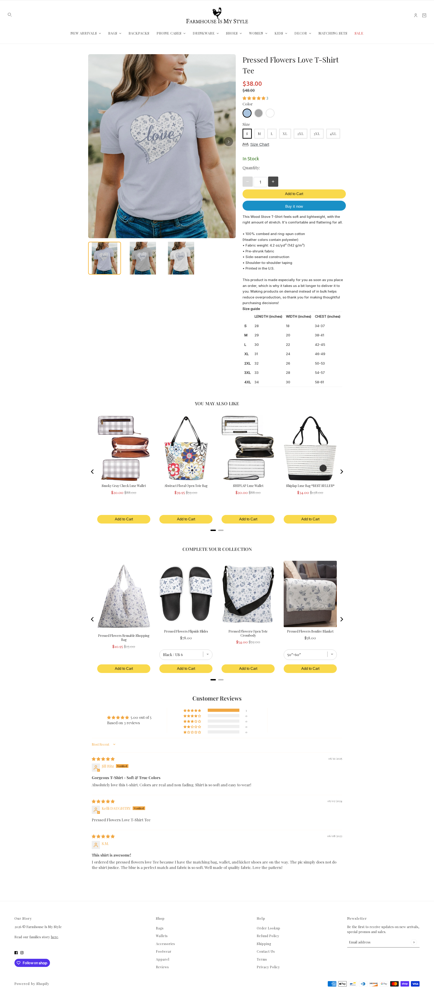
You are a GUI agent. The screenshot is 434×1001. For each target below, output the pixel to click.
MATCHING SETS (332, 33)
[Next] (228, 141)
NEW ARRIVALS (84, 33)
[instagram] (22, 952)
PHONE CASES (169, 33)
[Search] (9, 14)
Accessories (165, 944)
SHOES (232, 33)
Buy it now (294, 206)
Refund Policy (268, 936)
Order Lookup (268, 928)
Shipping (264, 944)
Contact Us (266, 951)
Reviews (162, 967)
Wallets (162, 936)
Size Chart (259, 144)
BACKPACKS (139, 33)
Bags (160, 928)
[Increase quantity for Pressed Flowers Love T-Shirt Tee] (273, 182)
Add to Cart (294, 194)
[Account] (415, 15)
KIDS (279, 33)
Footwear (164, 951)
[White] (270, 113)
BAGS (112, 33)
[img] (103, 758)
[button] (254, 97)
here (54, 937)
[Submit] (414, 942)
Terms (262, 959)
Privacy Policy (268, 967)
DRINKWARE (204, 33)
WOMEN (256, 33)
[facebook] (16, 952)
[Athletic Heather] (258, 113)
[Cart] (424, 15)
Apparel (162, 959)
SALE (359, 33)
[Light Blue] (247, 113)
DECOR (301, 33)
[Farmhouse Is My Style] (217, 15)
